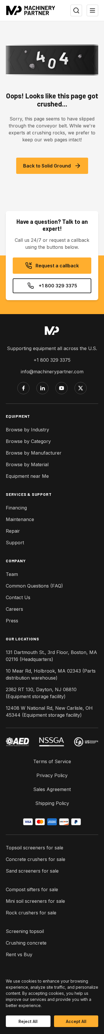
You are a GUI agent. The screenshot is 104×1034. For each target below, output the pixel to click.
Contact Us (18, 597)
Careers (14, 609)
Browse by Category (28, 441)
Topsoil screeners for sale (34, 848)
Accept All (76, 1021)
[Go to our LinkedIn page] (42, 388)
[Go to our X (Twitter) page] (81, 388)
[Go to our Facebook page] (23, 388)
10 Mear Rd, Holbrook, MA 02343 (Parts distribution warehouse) (51, 674)
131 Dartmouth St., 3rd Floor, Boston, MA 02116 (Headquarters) (51, 655)
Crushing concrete (26, 943)
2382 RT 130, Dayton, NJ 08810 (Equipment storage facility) (41, 693)
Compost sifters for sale (32, 889)
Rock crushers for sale (31, 913)
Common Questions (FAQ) (34, 586)
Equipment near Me (27, 476)
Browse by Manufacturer (34, 453)
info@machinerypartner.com (52, 371)
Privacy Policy (52, 775)
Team (12, 574)
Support (15, 542)
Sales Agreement (52, 789)
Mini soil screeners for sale (35, 901)
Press (12, 621)
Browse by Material (27, 464)
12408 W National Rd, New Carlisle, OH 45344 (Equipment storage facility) (49, 711)
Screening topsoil (25, 931)
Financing (16, 508)
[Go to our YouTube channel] (61, 388)
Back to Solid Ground (47, 166)
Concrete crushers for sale (35, 859)
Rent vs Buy (19, 954)
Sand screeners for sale (32, 871)
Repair (13, 531)
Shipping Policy (52, 803)
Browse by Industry (27, 430)
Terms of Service (52, 761)
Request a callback (57, 266)
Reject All (28, 1021)
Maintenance (20, 519)
